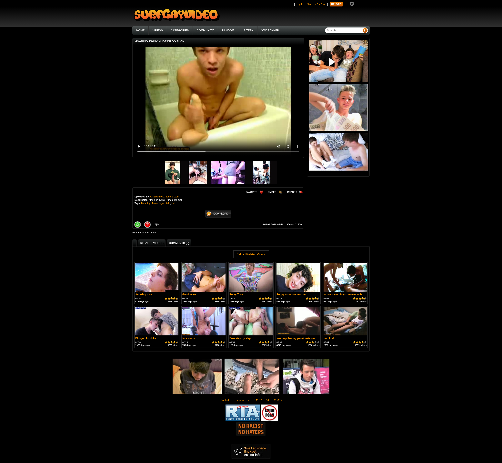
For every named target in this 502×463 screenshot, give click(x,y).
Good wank (189, 294)
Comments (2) (179, 243)
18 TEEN (247, 30)
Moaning (146, 203)
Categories (180, 30)
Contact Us (226, 400)
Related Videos (151, 243)
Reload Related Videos (251, 254)
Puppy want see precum (291, 294)
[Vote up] (137, 224)
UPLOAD (336, 4)
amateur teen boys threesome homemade (349, 294)
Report (292, 192)
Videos (158, 30)
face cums (188, 338)
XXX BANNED (270, 30)
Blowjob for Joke (145, 338)
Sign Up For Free (316, 4)
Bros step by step (240, 338)
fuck (173, 203)
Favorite (251, 192)
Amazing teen (143, 294)
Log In (299, 4)
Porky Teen (236, 294)
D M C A (258, 400)
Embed (272, 192)
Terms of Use (243, 400)
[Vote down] (147, 224)
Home (140, 30)
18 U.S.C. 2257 (274, 400)
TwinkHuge (158, 203)
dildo (167, 203)
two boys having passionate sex (295, 338)
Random (228, 30)
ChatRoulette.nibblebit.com (164, 196)
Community (205, 30)
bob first (329, 338)
